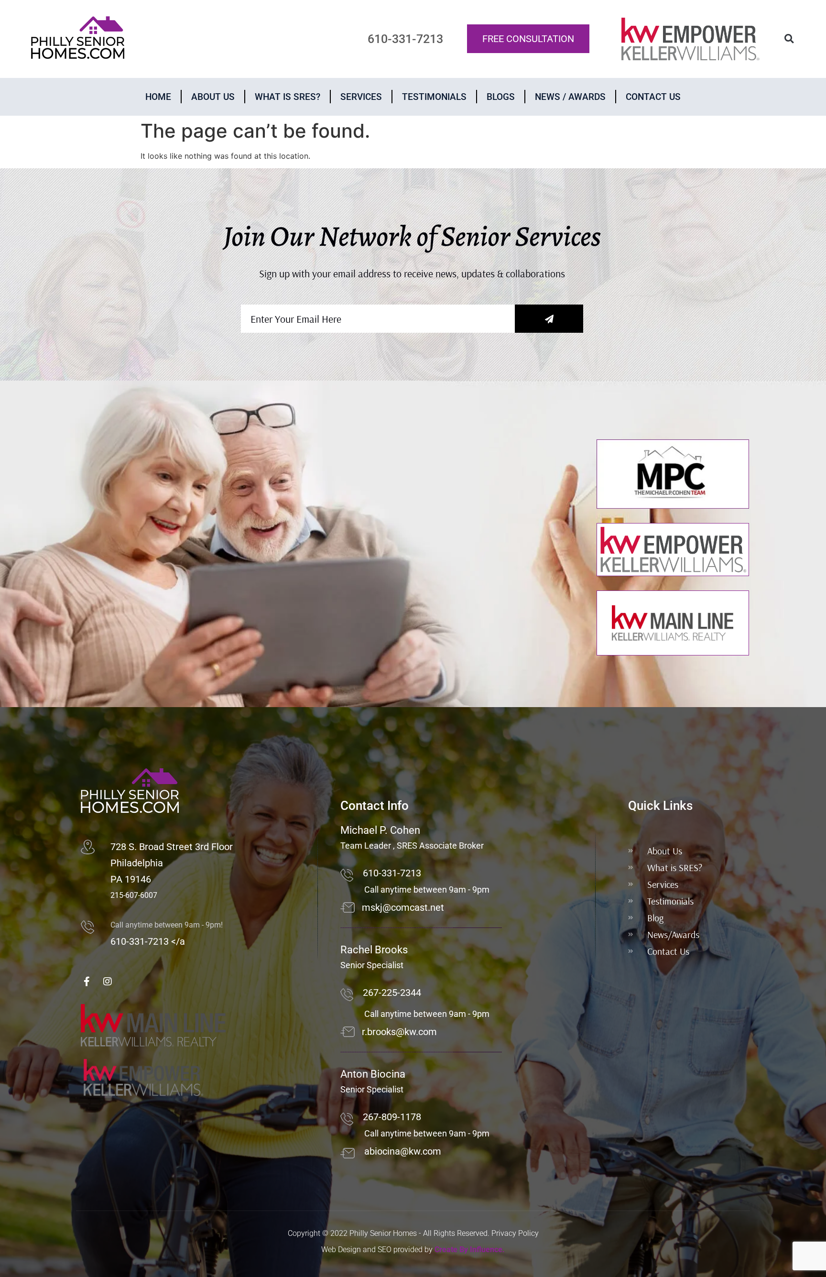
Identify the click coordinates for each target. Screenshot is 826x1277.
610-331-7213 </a (147, 941)
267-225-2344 (392, 992)
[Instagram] (107, 981)
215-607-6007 (133, 895)
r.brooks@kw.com (399, 1031)
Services (361, 96)
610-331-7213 (392, 873)
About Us (213, 96)
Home (158, 96)
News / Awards (570, 96)
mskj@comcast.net (403, 907)
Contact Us (653, 96)
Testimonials (434, 96)
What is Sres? (287, 96)
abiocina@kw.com (402, 1151)
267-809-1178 (392, 1117)
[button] (789, 39)
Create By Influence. (470, 1249)
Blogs (501, 96)
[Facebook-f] (86, 981)
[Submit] (549, 319)
